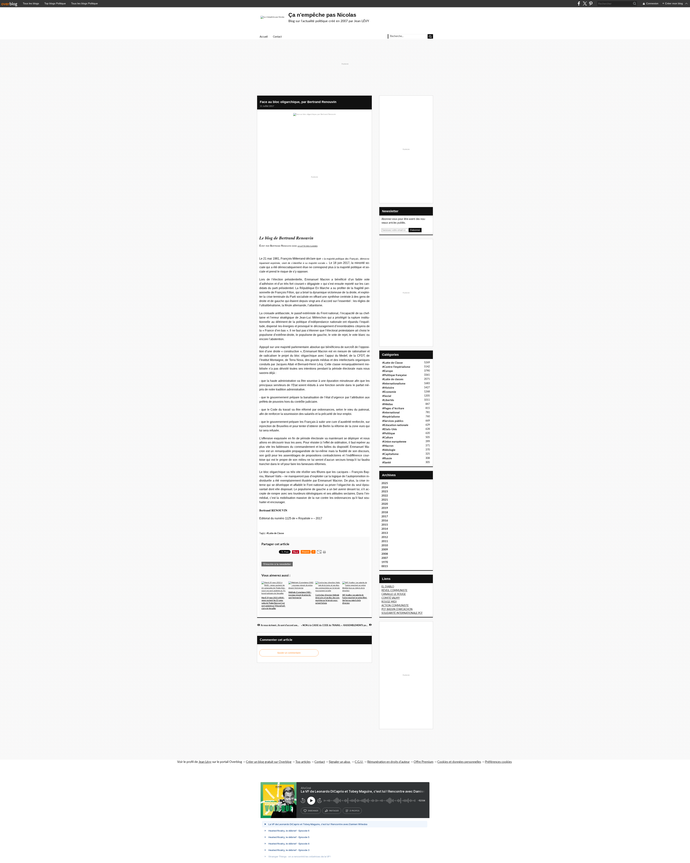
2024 (384, 487)
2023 (384, 491)
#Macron (387, 446)
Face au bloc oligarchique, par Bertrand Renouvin (298, 102)
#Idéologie (388, 450)
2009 (384, 549)
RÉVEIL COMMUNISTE (394, 590)
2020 (384, 504)
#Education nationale (395, 425)
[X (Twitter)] (585, 3)
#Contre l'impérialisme (396, 367)
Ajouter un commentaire (289, 653)
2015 (384, 524)
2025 (384, 483)
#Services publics (392, 421)
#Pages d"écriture (393, 408)
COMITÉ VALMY (390, 598)
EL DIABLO (387, 586)
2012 (384, 537)
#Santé (386, 462)
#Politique (388, 433)
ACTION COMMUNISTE (395, 605)
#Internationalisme (393, 383)
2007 (384, 558)
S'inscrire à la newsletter (277, 564)
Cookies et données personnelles (459, 761)
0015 (384, 566)
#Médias (387, 404)
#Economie (389, 392)
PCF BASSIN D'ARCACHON (397, 609)
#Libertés (388, 400)
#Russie (387, 458)
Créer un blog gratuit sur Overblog (268, 761)
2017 (384, 516)
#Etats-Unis (389, 429)
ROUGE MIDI (389, 602)
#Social (386, 396)
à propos (354, 811)
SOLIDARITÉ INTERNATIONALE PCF (402, 613)
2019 (384, 508)
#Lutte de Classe (275, 533)
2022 (384, 495)
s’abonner (313, 811)
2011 (384, 541)
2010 (384, 545)
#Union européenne (394, 441)
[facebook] (579, 3)
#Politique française (394, 375)
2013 (384, 533)
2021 (384, 499)
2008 (384, 554)
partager (334, 811)
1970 (384, 562)
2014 (384, 529)
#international (391, 412)
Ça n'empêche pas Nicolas (322, 15)
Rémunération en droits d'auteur (388, 761)
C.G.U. (359, 761)
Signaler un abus (340, 761)
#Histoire (388, 387)
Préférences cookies (498, 761)
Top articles (302, 761)
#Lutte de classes (392, 379)
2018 (384, 512)
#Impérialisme (391, 416)
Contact (277, 37)
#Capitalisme (390, 454)
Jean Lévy (205, 761)
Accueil (264, 37)
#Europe (387, 371)
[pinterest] (590, 3)
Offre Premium (423, 761)
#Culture (387, 437)
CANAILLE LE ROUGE (393, 594)
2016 (384, 520)
